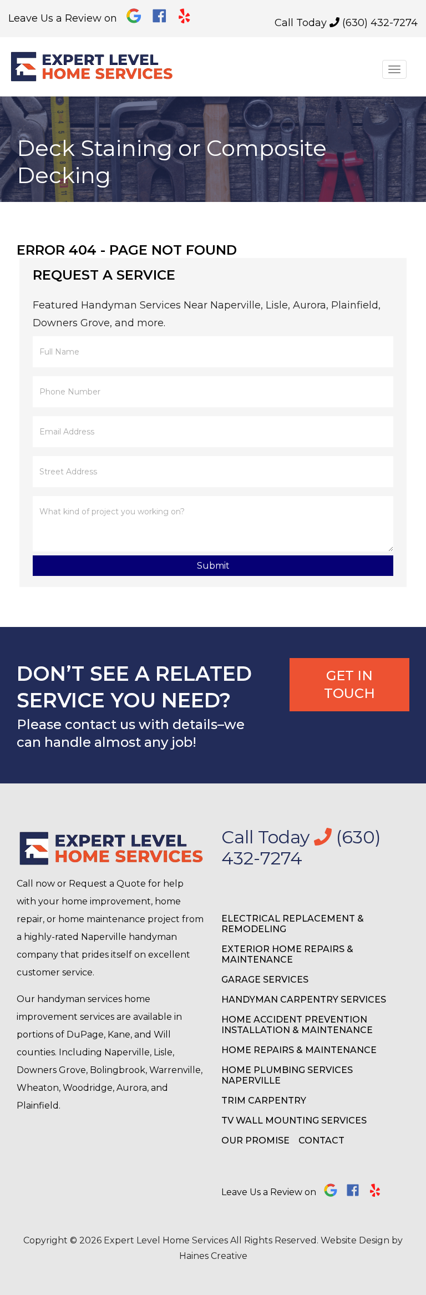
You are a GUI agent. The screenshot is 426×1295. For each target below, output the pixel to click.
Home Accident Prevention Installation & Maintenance (297, 1024)
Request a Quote (107, 883)
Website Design (355, 1240)
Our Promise (255, 1140)
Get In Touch (349, 684)
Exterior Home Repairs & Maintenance (287, 954)
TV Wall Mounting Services (294, 1120)
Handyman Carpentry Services (303, 999)
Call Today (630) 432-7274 (346, 23)
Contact (321, 1140)
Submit (213, 565)
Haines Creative (213, 1256)
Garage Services (264, 979)
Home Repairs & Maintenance (299, 1050)
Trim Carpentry (263, 1100)
